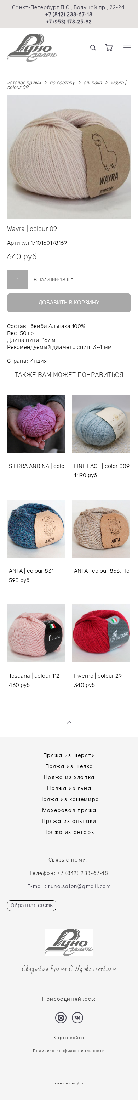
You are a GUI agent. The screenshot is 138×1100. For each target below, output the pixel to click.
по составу (62, 82)
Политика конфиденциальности (69, 1050)
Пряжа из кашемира (69, 798)
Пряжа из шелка (69, 765)
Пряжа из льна (69, 787)
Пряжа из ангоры (69, 831)
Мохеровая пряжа (69, 809)
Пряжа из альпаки (69, 820)
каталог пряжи (24, 82)
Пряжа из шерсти (69, 754)
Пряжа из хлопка (69, 776)
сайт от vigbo (69, 1083)
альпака (93, 82)
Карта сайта (69, 1037)
